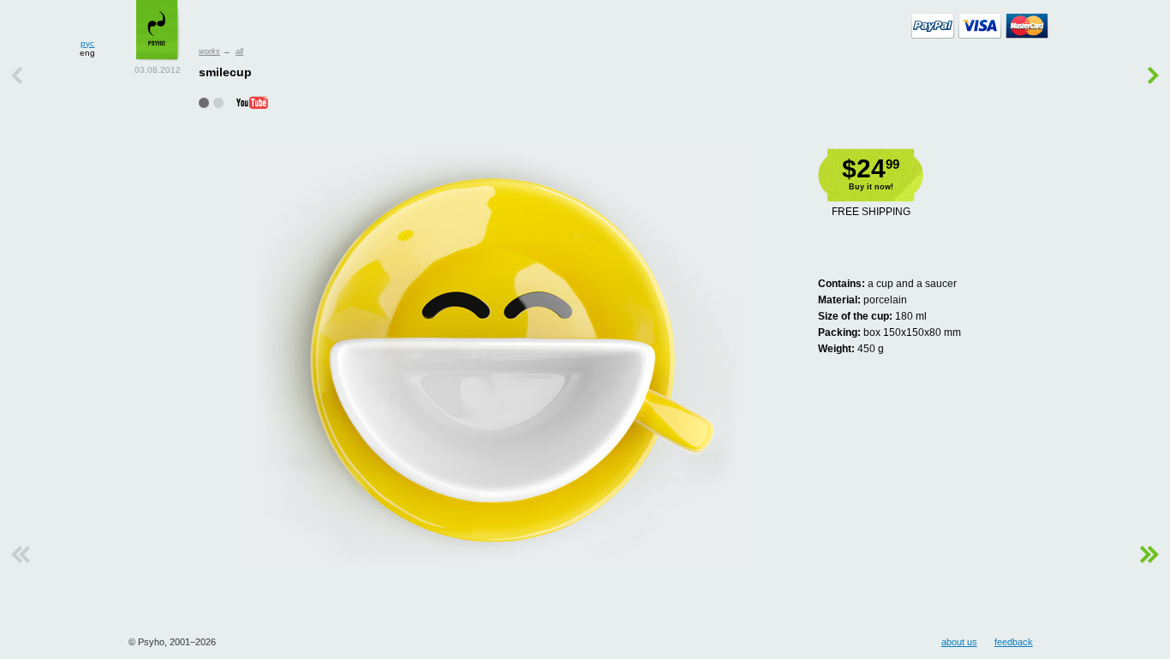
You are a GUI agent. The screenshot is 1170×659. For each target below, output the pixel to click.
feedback (1013, 642)
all (239, 51)
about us (959, 642)
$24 (870, 168)
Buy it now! (871, 187)
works (209, 51)
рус (87, 43)
